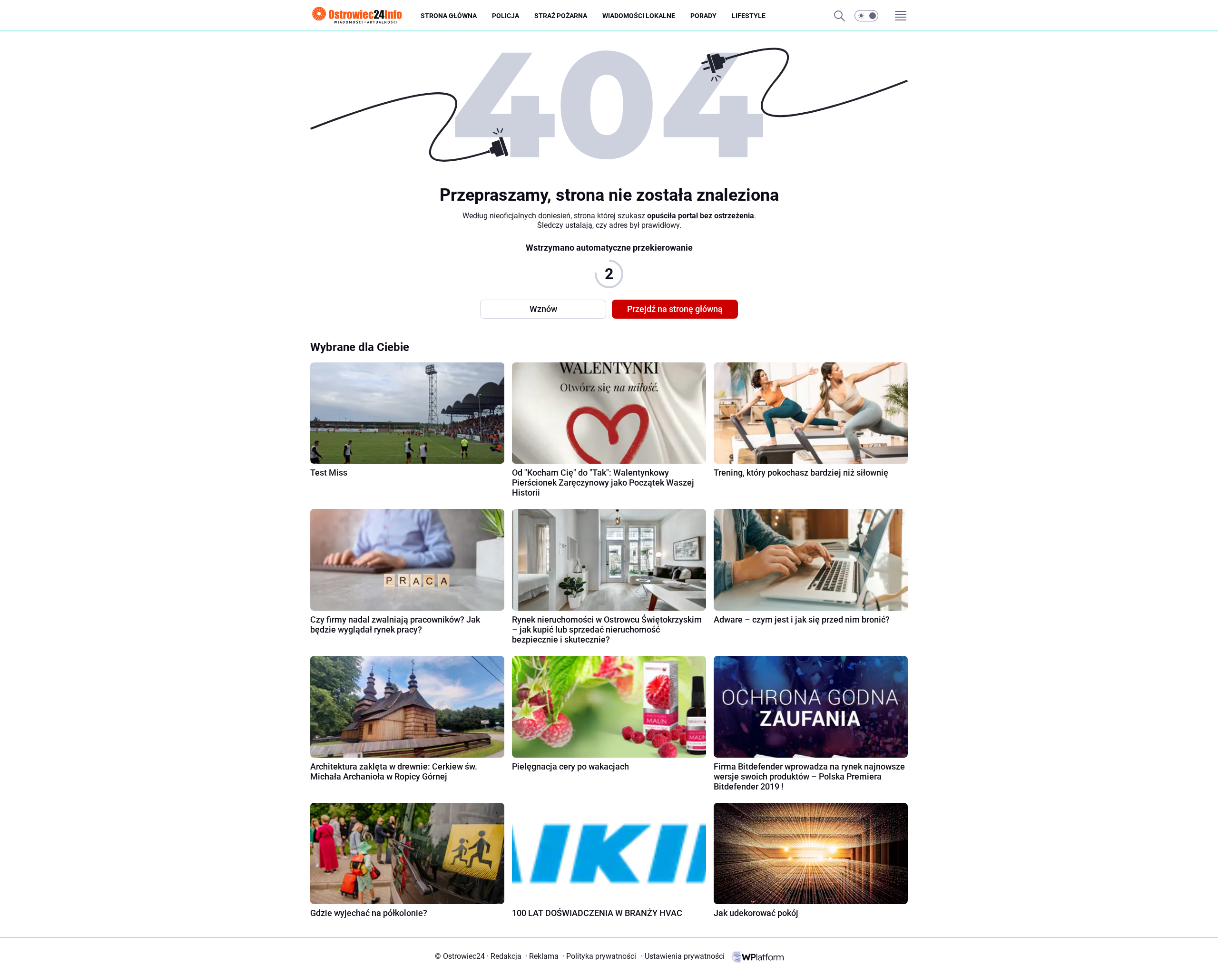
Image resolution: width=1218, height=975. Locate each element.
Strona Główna (449, 16)
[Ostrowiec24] (365, 15)
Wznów (543, 309)
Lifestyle (749, 16)
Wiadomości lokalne (638, 16)
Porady (703, 16)
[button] (866, 15)
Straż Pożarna (560, 16)
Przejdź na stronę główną (675, 309)
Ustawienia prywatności (683, 956)
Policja (505, 16)
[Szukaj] (839, 15)
